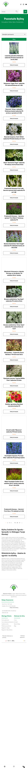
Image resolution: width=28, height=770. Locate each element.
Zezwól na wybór (14, 411)
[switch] (24, 389)
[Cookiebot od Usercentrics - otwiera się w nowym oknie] (19, 353)
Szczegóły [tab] (11, 357)
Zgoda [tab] (4, 357)
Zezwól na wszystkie (14, 406)
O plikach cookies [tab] (21, 357)
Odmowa (14, 415)
